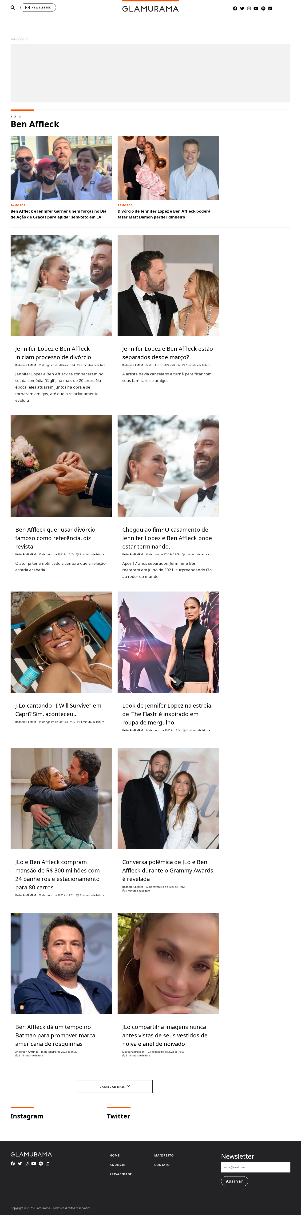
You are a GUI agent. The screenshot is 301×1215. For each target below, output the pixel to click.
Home (115, 1155)
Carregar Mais (112, 1086)
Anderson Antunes (26, 1051)
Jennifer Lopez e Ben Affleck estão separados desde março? (167, 353)
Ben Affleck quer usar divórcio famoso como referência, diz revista (55, 538)
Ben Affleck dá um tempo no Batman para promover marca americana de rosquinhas (55, 1035)
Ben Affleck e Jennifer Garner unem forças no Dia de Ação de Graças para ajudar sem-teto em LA (59, 211)
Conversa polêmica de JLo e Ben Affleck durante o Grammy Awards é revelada (167, 870)
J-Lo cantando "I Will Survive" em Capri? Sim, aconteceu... (58, 709)
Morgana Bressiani (133, 1051)
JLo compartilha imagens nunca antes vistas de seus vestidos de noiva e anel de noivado (165, 1035)
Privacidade (121, 1174)
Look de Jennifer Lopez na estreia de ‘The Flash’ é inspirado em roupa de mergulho (166, 713)
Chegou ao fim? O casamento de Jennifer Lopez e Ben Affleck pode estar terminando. (167, 538)
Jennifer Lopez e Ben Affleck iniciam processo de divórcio (53, 353)
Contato (162, 1165)
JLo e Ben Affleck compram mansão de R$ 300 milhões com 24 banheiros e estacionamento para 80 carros (57, 874)
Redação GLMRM (25, 365)
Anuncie (117, 1165)
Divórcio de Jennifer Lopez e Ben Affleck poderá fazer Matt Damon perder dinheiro (164, 211)
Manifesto (164, 1155)
